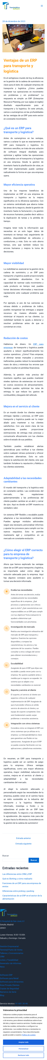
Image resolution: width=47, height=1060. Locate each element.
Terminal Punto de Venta (11, 950)
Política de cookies (29, 1035)
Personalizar (23, 1049)
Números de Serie (8, 992)
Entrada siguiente (23, 844)
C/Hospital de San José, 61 (12, 921)
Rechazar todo (23, 1055)
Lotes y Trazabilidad (9, 960)
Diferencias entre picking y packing (18, 891)
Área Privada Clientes (9, 985)
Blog (2, 995)
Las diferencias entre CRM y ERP (17, 874)
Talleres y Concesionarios (11, 953)
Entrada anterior (23, 838)
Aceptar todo (23, 1042)
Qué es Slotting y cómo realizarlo (17, 878)
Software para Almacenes (12, 982)
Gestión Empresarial (9, 946)
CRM (2, 956)
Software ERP (6, 975)
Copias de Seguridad (9, 988)
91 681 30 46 (21, 1003)
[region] (23, 1033)
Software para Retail (9, 978)
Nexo (2, 967)
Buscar (5, 855)
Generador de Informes (10, 963)
